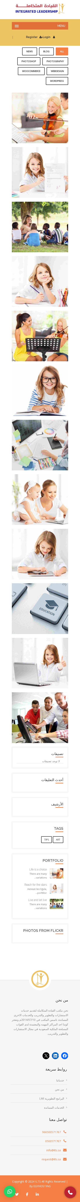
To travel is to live (40, 551)
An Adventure (40, 442)
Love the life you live (40, 605)
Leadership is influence (40, 333)
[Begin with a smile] (44, 670)
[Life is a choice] (44, 125)
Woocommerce (31, 71)
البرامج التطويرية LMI (51, 1098)
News (29, 51)
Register (31, 37)
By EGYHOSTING (40, 1186)
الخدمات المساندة (54, 1107)
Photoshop (29, 61)
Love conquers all (40, 496)
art (58, 839)
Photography (55, 61)
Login (46, 37)
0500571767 (53, 1141)
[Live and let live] (44, 234)
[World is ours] (44, 725)
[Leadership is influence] (44, 343)
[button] (10, 1191)
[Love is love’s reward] (44, 398)
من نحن (59, 1089)
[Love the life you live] (44, 616)
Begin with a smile (40, 660)
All (62, 51)
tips (46, 839)
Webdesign (57, 71)
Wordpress (57, 81)
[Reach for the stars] (44, 180)
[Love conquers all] (44, 507)
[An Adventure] (44, 452)
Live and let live (40, 224)
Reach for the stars (40, 169)
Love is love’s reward (40, 387)
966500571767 (51, 1132)
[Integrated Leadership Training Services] (40, 8)
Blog (46, 51)
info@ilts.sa (53, 1150)
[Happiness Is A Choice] (44, 289)
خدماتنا (60, 1080)
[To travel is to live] (44, 561)
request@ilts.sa (51, 1159)
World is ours (40, 715)
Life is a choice (40, 115)
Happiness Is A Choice (40, 278)
